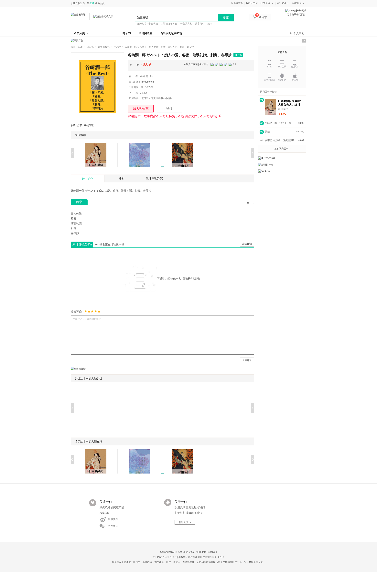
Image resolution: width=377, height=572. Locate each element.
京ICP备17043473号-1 (165, 557)
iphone (294, 80)
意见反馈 (183, 522)
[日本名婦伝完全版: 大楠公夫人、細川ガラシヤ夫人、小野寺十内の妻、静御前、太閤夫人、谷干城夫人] (270, 107)
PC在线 (282, 66)
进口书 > (91, 47)
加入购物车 (141, 108)
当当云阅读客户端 (171, 33)
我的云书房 (252, 3)
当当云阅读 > (78, 47)
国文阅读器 (269, 80)
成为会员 (99, 3)
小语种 (168, 98)
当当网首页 (237, 3)
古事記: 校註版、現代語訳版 (280, 140)
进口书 (144, 98)
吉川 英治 (283, 109)
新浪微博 (113, 519)
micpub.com (147, 81)
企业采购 (281, 3)
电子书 (127, 33)
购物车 (261, 17)
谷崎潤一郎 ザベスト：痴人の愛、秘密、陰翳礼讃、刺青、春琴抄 (159, 47)
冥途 (267, 131)
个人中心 (298, 33)
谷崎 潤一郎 (146, 76)
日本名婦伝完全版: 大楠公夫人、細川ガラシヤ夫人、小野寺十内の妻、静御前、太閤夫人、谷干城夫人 (289, 102)
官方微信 (113, 526)
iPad (269, 66)
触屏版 (294, 66)
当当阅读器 (145, 33)
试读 (169, 108)
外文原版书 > (105, 47)
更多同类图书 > (282, 148)
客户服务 (297, 3)
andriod (282, 80)
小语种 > (118, 47)
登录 (92, 3)
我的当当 (265, 3)
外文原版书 (157, 98)
